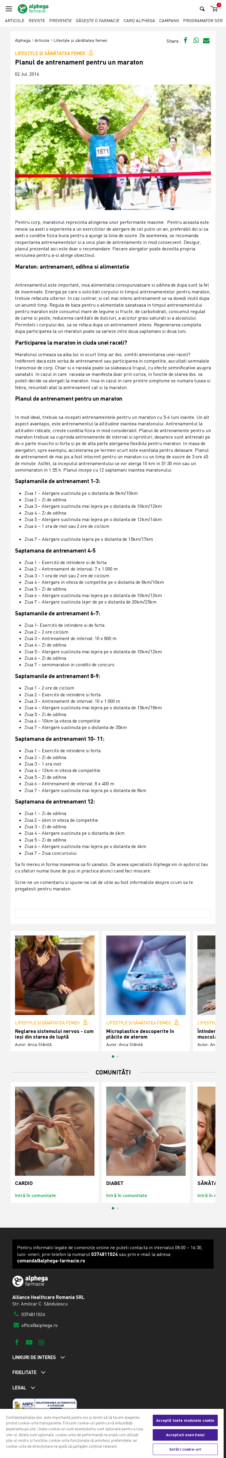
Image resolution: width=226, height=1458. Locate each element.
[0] (213, 9)
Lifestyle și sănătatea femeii (80, 40)
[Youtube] (29, 1342)
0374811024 (32, 1314)
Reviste (37, 20)
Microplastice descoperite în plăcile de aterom (140, 1034)
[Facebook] (16, 1342)
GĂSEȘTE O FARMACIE (97, 20)
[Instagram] (41, 1342)
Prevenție (60, 20)
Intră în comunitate (35, 1195)
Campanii (169, 20)
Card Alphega (139, 20)
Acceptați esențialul (185, 1434)
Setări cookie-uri (185, 1449)
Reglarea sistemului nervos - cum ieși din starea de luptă (54, 1034)
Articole (14, 20)
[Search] (202, 9)
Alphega (23, 40)
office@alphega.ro (39, 1325)
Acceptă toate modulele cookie (185, 1420)
